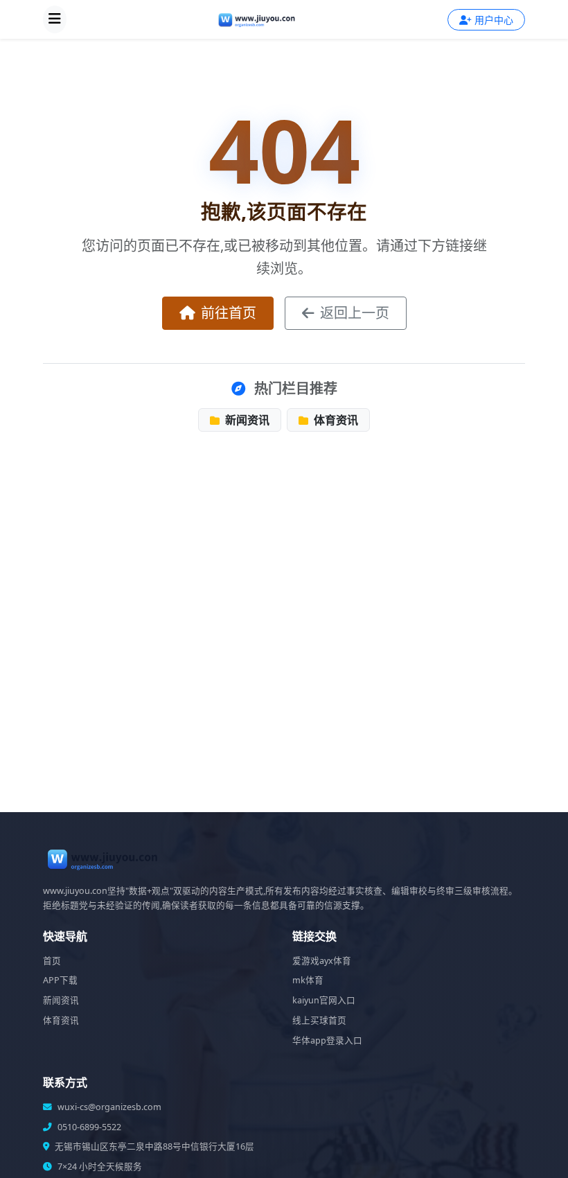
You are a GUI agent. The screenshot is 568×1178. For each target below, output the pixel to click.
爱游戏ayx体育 (321, 961)
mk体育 (307, 980)
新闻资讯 (245, 420)
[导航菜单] (54, 19)
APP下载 (60, 980)
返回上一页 (354, 313)
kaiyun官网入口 (323, 1000)
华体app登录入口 (327, 1040)
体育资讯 (334, 420)
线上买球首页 (319, 1020)
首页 (52, 961)
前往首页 (228, 313)
